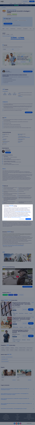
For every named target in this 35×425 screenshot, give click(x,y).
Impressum (5, 217)
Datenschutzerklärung (23, 216)
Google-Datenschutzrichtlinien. (16, 217)
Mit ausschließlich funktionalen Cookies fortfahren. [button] (22, 211)
